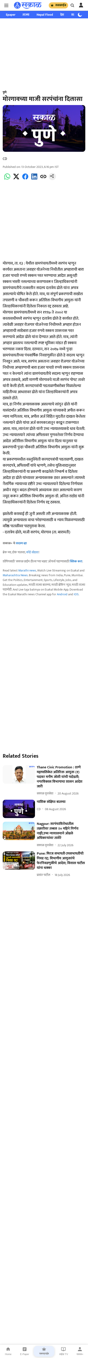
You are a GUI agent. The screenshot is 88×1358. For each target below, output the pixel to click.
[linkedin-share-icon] (34, 179)
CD (5, 159)
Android (62, 594)
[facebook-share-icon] (25, 179)
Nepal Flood (45, 14)
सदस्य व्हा (21, 543)
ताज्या (26, 14)
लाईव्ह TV (63, 1354)
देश (62, 14)
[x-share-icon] (16, 179)
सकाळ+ (79, 1354)
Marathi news (27, 570)
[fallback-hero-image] (19, 774)
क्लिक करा (76, 561)
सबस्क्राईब (60, 5)
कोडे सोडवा (32, 552)
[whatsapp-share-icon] (7, 179)
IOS (76, 594)
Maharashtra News (15, 575)
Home (8, 1354)
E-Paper (24, 1354)
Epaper (10, 14)
